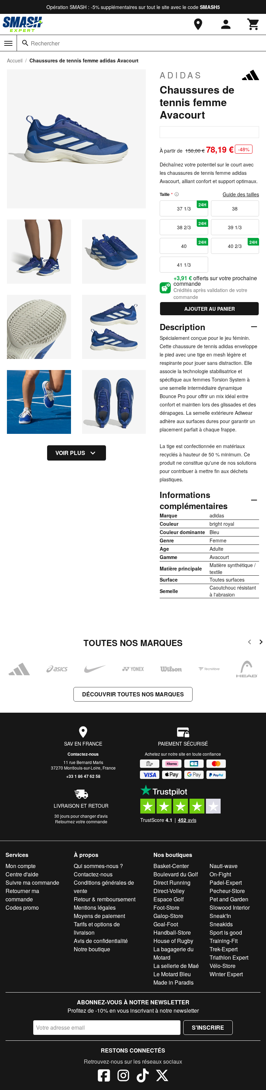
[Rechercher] (25, 43)
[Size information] (176, 194)
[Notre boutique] (198, 24)
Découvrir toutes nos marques (133, 694)
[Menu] (8, 43)
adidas (181, 74)
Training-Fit (224, 941)
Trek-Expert (224, 949)
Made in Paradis (173, 982)
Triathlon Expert (229, 957)
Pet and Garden (229, 899)
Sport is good (226, 932)
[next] (261, 643)
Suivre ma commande (32, 882)
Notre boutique (92, 949)
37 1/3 (191, 206)
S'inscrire (208, 1027)
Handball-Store (172, 932)
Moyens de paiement (99, 916)
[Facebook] (104, 1076)
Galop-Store (168, 916)
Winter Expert (226, 974)
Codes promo (22, 907)
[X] (162, 1076)
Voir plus (70, 453)
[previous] (250, 643)
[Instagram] (123, 1076)
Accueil (15, 60)
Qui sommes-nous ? (98, 866)
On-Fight (220, 874)
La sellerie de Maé (176, 966)
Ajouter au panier (209, 308)
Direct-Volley (169, 891)
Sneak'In (220, 916)
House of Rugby (173, 941)
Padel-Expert (226, 882)
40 (193, 244)
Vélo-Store (223, 966)
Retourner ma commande (22, 895)
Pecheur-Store (227, 891)
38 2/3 (191, 225)
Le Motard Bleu (172, 974)
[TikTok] (143, 1076)
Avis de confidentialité (101, 941)
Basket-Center (171, 866)
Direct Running (171, 882)
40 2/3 (242, 244)
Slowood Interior (230, 907)
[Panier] (253, 24)
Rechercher (45, 43)
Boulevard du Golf (175, 874)
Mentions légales (95, 907)
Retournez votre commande (81, 821)
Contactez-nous (83, 754)
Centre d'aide (22, 874)
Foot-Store (166, 907)
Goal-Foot (165, 924)
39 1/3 (235, 227)
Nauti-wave (224, 866)
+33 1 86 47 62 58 (83, 776)
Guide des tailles (241, 194)
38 (235, 208)
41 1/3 (184, 264)
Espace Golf (168, 899)
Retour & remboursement (104, 899)
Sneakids (221, 924)
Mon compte (21, 866)
